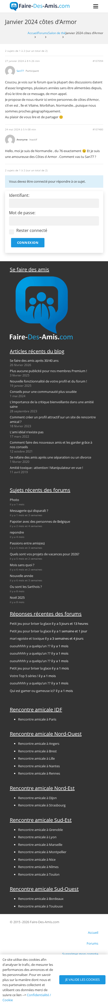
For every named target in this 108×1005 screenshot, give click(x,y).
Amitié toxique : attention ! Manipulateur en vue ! (46, 467)
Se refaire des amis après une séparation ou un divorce (50, 457)
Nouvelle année (21, 575)
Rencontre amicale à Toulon (39, 874)
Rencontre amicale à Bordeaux (41, 898)
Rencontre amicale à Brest (37, 751)
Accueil (33, 33)
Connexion (28, 242)
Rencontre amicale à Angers (38, 743)
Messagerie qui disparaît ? (29, 510)
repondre (17, 532)
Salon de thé (57, 33)
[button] (96, 6)
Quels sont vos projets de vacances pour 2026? (44, 554)
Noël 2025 (17, 597)
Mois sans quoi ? (22, 565)
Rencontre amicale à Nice (37, 859)
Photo (14, 499)
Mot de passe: (22, 212)
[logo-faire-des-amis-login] (40, 6)
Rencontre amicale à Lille (36, 758)
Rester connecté (31, 230)
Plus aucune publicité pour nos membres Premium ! (48, 371)
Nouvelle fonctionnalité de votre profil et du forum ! (48, 381)
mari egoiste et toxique (27, 638)
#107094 (98, 61)
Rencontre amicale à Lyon (37, 837)
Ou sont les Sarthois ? (26, 586)
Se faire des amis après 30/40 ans (34, 360)
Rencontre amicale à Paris (37, 719)
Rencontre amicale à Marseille (40, 844)
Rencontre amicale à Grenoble (40, 829)
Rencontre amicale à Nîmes (38, 867)
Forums (43, 33)
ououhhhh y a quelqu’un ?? (30, 646)
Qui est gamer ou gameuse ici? (32, 690)
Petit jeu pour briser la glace (30, 623)
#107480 (98, 129)
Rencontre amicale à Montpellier (42, 852)
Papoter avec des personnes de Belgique (40, 521)
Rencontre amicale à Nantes (39, 766)
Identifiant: (19, 195)
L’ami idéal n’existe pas (26, 432)
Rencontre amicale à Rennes (39, 773)
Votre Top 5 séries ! (24, 676)
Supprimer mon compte (80, 954)
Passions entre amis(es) (27, 543)
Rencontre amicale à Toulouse (40, 906)
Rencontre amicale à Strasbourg (42, 805)
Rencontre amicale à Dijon (37, 798)
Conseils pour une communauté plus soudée (43, 391)
